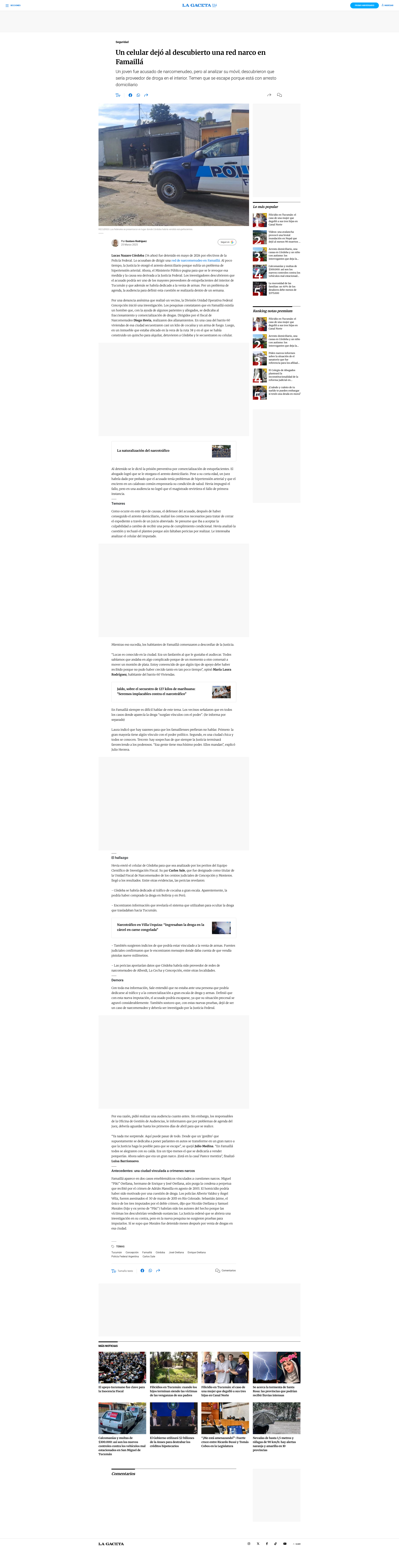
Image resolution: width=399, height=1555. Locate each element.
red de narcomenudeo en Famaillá (195, 260)
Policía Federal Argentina (125, 1256)
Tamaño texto (125, 1270)
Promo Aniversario (364, 5)
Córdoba (160, 1252)
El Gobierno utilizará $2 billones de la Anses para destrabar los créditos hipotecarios (172, 1442)
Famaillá (147, 1252)
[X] (258, 1544)
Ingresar (388, 5)
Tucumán (116, 1252)
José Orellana (176, 1252)
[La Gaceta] (199, 5)
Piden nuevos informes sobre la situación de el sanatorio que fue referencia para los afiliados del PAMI (284, 360)
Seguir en (225, 242)
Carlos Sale (149, 1256)
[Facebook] (267, 1544)
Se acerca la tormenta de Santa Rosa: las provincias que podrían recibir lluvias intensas (275, 1391)
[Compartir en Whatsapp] (138, 96)
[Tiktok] (275, 1544)
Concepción (132, 1252)
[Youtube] (284, 1544)
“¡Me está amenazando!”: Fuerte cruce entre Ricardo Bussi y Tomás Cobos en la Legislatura (225, 1442)
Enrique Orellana (197, 1252)
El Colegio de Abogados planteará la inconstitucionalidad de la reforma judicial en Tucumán (283, 377)
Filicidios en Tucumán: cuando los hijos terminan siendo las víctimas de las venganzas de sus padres (173, 1391)
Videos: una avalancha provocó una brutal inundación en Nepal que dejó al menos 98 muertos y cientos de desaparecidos (284, 238)
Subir (298, 1544)
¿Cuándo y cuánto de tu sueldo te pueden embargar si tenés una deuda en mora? (284, 390)
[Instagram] (249, 1544)
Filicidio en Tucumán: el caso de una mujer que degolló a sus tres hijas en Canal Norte (223, 1391)
